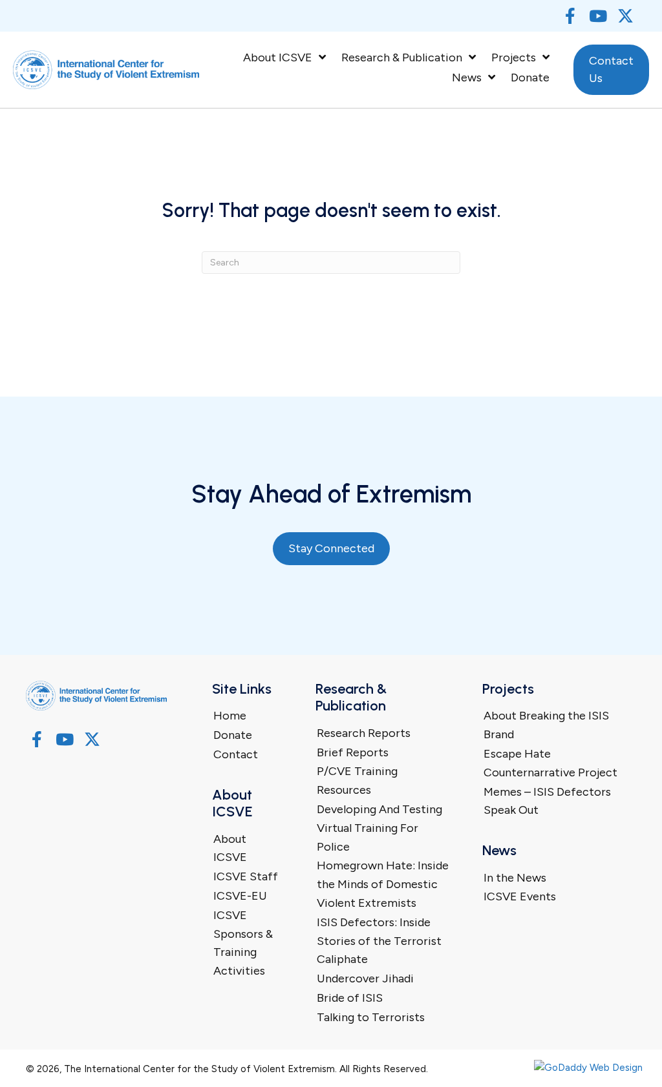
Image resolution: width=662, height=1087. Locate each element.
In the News (515, 878)
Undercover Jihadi (365, 978)
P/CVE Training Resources (357, 780)
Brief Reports (353, 752)
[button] (570, 15)
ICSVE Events (520, 896)
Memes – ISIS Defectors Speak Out (547, 801)
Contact (235, 754)
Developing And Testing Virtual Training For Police (379, 828)
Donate (232, 735)
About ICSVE (230, 848)
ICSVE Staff (245, 876)
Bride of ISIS (350, 998)
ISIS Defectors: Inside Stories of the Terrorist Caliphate (379, 941)
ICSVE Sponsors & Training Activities (243, 943)
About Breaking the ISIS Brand (546, 725)
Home (229, 716)
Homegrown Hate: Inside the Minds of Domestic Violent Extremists (383, 884)
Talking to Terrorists (371, 1017)
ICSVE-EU (240, 896)
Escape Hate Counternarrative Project (550, 763)
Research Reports (364, 733)
